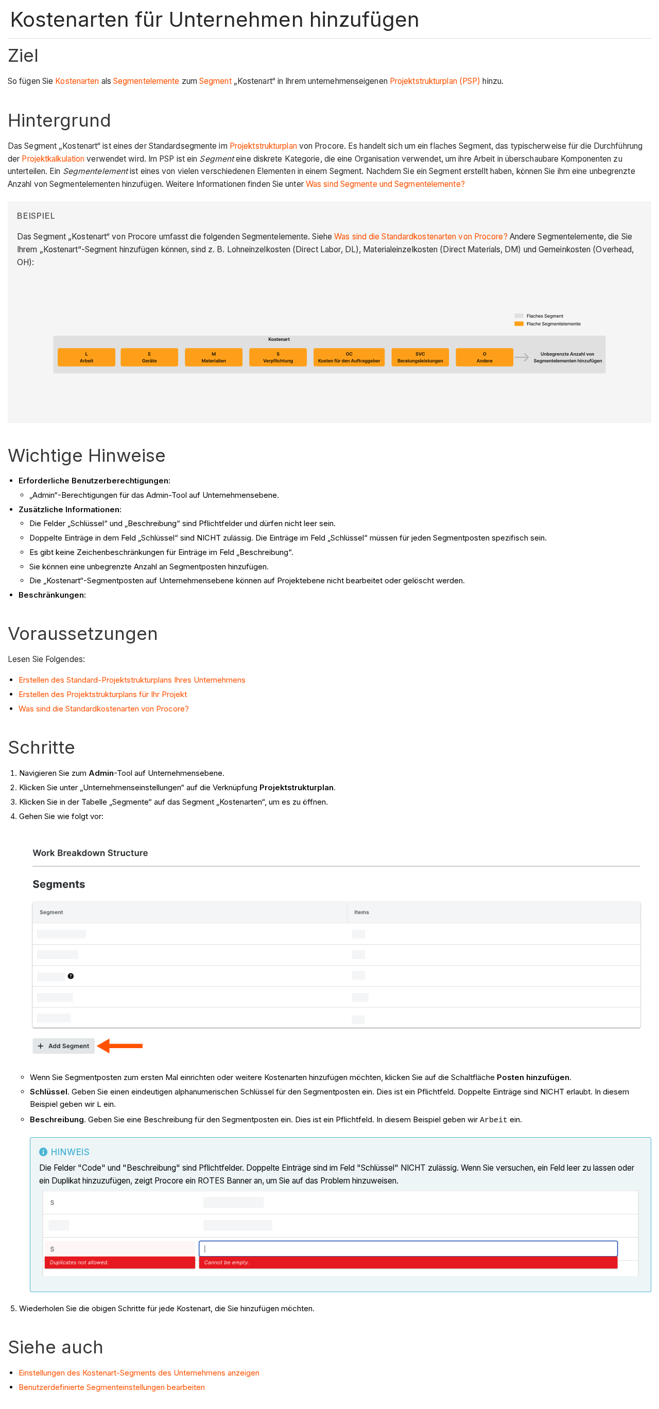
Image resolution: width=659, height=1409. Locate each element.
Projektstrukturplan (263, 146)
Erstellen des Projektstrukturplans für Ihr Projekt (103, 694)
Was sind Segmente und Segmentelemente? (385, 184)
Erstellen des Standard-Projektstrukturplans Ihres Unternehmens (132, 680)
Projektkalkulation (53, 159)
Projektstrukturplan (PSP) (435, 81)
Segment (215, 81)
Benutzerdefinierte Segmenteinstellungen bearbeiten (112, 1387)
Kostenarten (77, 81)
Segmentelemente (146, 81)
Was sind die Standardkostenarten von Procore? (422, 236)
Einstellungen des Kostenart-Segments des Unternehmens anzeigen (139, 1373)
